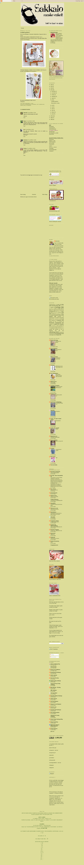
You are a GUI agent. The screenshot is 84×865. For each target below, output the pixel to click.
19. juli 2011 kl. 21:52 (30, 129)
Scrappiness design (55, 520)
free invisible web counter (54, 299)
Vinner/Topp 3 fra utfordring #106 (56, 500)
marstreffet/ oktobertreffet (55, 437)
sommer (50, 329)
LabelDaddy (56, 319)
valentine (60, 332)
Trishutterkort (51, 144)
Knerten (25, 148)
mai (52, 107)
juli (52, 99)
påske (60, 326)
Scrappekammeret (54, 545)
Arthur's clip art (52, 613)
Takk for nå (52, 534)
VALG (52, 542)
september (54, 96)
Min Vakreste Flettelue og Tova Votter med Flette (59, 375)
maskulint (59, 320)
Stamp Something (54, 721)
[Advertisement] (30, 184)
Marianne (58, 241)
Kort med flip (51, 143)
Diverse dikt (51, 134)
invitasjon (52, 315)
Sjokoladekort (58, 420)
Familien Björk (54, 635)
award (58, 304)
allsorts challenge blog (55, 664)
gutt (38, 104)
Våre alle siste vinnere (55, 509)
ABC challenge (54, 690)
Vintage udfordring (54, 499)
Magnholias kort (54, 436)
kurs (52, 319)
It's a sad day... (53, 518)
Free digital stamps (53, 605)
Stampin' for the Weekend (56, 704)
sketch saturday (54, 675)
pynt (56, 326)
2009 (52, 117)
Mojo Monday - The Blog (56, 687)
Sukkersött (53, 537)
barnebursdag (28, 104)
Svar (24, 117)
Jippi (56, 457)
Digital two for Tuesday (56, 631)
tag (61, 329)
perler (50, 326)
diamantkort (51, 308)
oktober (53, 94)
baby (62, 304)
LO (60, 319)
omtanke (62, 324)
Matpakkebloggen (54, 32)
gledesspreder (55, 312)
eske (61, 310)
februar (53, 112)
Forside (22, 28)
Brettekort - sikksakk (53, 147)
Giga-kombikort (51, 757)
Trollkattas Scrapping (55, 385)
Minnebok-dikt (52, 131)
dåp (54, 310)
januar (53, 113)
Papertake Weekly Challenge (56, 695)
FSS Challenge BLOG (55, 712)
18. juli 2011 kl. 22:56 (31, 121)
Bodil (50, 601)
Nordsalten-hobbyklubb (55, 471)
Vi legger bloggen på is (55, 521)
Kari (24, 129)
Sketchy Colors (54, 495)
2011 (52, 89)
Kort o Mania (53, 488)
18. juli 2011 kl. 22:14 (32, 112)
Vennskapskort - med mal (53, 750)
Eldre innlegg (44, 194)
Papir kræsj (53, 456)
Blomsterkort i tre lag (55, 103)
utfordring (28, 105)
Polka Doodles (54, 666)
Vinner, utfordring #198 (55, 472)
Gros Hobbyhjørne (54, 373)
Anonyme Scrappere (55, 529)
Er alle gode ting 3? (52, 752)
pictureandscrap (54, 492)
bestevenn (25, 139)
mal (63, 319)
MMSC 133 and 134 (59, 441)
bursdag (57, 307)
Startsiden (34, 194)
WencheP (25, 112)
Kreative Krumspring (55, 541)
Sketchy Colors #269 (54, 496)
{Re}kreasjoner (54, 381)
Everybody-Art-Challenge (56, 672)
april (52, 108)
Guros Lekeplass (54, 440)
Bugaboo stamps (52, 609)
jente (57, 315)
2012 (52, 88)
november (54, 93)
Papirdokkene (53, 512)
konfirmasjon (51, 317)
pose (53, 326)
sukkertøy (56, 329)
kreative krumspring (60, 317)
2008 (52, 119)
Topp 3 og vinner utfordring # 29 (56, 526)
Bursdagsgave (51, 765)
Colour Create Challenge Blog (57, 719)
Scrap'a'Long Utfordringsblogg (54, 525)
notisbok (50, 324)
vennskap (51, 333)
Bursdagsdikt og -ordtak (53, 132)
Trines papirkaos (54, 348)
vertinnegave (51, 334)
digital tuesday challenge (56, 680)
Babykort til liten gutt (52, 747)
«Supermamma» (52, 304)
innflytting (53, 313)
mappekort (53, 320)
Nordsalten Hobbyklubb (55, 322)
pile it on (52, 731)
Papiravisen (53, 533)
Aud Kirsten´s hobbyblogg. (56, 402)
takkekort (51, 330)
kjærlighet (59, 316)
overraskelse (53, 325)
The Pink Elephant (54, 701)
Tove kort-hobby (54, 464)
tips (59, 330)
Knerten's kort (53, 393)
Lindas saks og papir (55, 427)
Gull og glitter (53, 382)
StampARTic (53, 503)
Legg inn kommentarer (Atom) (30, 196)
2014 (52, 84)
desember (54, 91)
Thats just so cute (54, 508)
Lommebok (51, 148)
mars (53, 110)
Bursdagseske (51, 767)
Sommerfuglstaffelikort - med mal (54, 762)
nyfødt (55, 324)
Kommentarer (53, 657)
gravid (59, 312)
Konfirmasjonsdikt (51, 760)
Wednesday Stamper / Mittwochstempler (55, 725)
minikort (50, 321)
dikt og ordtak (57, 308)
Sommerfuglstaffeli (52, 149)
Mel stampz (51, 621)
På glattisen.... (58, 411)
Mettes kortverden (54, 356)
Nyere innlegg (23, 194)
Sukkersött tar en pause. (55, 538)
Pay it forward (59, 325)
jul (60, 315)
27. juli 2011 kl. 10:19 (31, 148)
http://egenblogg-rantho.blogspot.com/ (58, 76)
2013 (52, 86)
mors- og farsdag (58, 321)
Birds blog (53, 617)
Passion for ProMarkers (55, 669)
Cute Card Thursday (55, 678)
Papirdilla (53, 410)
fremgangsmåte (52, 311)
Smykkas (52, 448)
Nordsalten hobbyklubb (33, 34)
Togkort (50, 145)
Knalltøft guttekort (25, 32)
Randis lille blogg (54, 340)
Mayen (24, 121)
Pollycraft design (52, 625)
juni (52, 105)
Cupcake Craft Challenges (56, 709)
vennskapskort (58, 333)
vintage (57, 334)
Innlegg (52, 654)
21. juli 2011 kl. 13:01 (32, 139)
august (53, 98)
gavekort (58, 311)
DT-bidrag (34, 104)
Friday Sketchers (54, 728)
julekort (51, 316)
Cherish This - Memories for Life (56, 530)
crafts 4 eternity (54, 698)
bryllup (52, 307)
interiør (62, 313)
